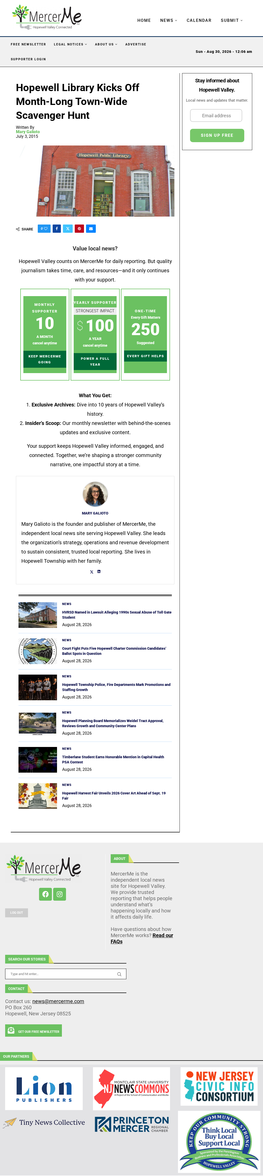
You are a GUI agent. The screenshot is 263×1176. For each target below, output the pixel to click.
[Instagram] (59, 894)
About (120, 859)
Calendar (199, 20)
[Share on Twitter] (68, 229)
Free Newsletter (28, 44)
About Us (104, 44)
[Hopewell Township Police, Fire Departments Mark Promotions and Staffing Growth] (37, 687)
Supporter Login (28, 59)
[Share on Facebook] (57, 229)
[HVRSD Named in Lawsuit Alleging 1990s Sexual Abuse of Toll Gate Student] (37, 615)
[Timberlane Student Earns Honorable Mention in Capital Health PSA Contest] (37, 760)
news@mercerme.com (58, 1001)
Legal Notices (68, 44)
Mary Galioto (28, 132)
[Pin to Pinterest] (79, 229)
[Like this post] (46, 229)
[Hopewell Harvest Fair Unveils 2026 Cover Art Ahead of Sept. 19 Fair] (37, 796)
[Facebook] (45, 894)
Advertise (135, 44)
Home (144, 20)
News (167, 20)
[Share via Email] (91, 229)
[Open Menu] (132, 15)
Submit (230, 20)
